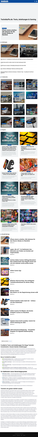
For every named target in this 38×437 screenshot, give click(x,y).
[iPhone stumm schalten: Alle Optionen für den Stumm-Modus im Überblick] (28, 32)
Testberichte (7, 329)
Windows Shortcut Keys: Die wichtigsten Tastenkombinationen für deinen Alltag (28, 148)
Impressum (14, 435)
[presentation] (34, 39)
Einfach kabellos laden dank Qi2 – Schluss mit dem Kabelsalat (9, 174)
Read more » (12, 242)
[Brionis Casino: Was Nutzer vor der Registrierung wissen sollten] (5, 292)
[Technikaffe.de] (4, 1)
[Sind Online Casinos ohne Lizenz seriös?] (28, 215)
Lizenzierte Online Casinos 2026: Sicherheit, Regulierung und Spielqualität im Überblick (9, 225)
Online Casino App (15, 270)
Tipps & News (7, 269)
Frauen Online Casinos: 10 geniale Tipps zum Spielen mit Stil (27, 174)
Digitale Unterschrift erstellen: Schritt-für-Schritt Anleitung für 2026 (13, 62)
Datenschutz (18, 435)
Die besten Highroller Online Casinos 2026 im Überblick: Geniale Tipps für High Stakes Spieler (27, 198)
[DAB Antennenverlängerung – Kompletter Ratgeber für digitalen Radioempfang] (5, 332)
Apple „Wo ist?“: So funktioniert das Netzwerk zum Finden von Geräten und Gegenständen (17, 59)
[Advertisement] (19, 9)
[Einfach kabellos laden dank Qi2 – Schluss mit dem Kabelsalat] (9, 164)
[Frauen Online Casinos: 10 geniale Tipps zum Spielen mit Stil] (28, 164)
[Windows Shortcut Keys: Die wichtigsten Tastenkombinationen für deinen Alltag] (28, 138)
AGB (21, 435)
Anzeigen (10, 341)
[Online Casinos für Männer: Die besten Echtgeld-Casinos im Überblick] (5, 312)
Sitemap (24, 435)
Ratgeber (9, 171)
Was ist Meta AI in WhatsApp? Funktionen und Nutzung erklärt (12, 68)
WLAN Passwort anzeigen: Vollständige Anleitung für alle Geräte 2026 (13, 65)
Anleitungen (7, 319)
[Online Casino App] (5, 272)
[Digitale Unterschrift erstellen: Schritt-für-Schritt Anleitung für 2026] (5, 322)
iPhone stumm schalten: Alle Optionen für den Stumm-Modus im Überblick (9, 32)
